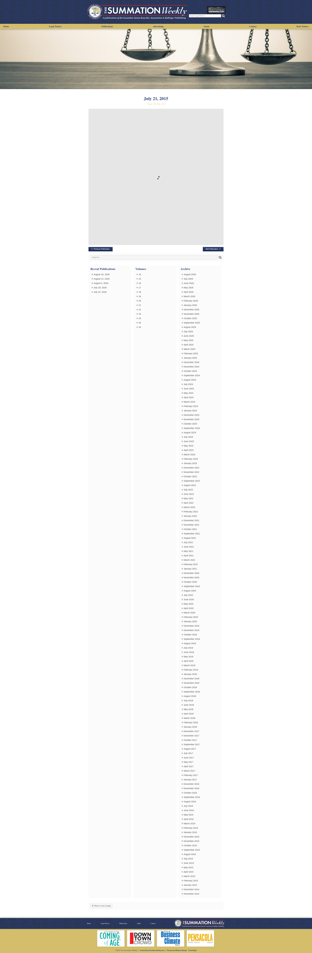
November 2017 (191, 735)
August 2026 (190, 274)
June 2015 (189, 863)
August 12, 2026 (102, 279)
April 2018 (189, 713)
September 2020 (192, 586)
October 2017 (190, 740)
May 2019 (188, 656)
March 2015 (189, 876)
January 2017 (190, 779)
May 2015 (188, 867)
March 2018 (189, 718)
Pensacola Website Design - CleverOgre (182, 950)
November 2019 (191, 630)
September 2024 (192, 375)
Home (6, 26)
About (206, 26)
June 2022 (189, 494)
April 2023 (189, 450)
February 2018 (191, 722)
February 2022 (191, 511)
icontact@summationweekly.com (152, 950)
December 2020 (191, 573)
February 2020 (191, 617)
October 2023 (190, 424)
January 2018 (190, 727)
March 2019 (189, 665)
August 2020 (190, 590)
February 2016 (191, 828)
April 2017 (189, 766)
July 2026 (188, 279)
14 (140, 274)
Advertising (158, 26)
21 (140, 305)
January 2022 (190, 516)
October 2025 (190, 318)
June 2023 (189, 441)
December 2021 (191, 520)
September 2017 (192, 744)
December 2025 (191, 309)
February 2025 (191, 353)
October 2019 (190, 634)
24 (140, 318)
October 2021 (190, 529)
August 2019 (190, 643)
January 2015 (190, 885)
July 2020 (188, 595)
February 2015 (191, 880)
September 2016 (192, 797)
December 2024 (191, 362)
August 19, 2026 (102, 274)
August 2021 (190, 538)
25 (140, 323)
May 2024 (188, 393)
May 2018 (188, 709)
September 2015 (192, 850)
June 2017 (189, 757)
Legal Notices (55, 26)
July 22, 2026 (100, 292)
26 (140, 327)
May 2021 (188, 551)
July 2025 (188, 331)
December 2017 (191, 731)
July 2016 (188, 806)
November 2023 (191, 419)
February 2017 (191, 775)
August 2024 (190, 380)
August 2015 (190, 854)
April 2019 (189, 661)
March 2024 (189, 402)
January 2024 (190, 410)
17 (140, 287)
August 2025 (190, 327)
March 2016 (189, 823)
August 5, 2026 (101, 283)
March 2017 (189, 771)
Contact (253, 26)
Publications (107, 26)
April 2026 (189, 292)
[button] (223, 15)
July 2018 (188, 700)
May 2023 (188, 446)
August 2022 (190, 485)
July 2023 (188, 437)
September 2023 (192, 428)
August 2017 (190, 749)
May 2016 (188, 815)
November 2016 (191, 788)
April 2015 (189, 872)
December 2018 (191, 678)
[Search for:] (154, 257)
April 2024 (189, 397)
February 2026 (191, 301)
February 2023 (191, 459)
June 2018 (189, 705)
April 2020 (189, 608)
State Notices (302, 26)
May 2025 (188, 340)
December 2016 (191, 784)
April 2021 (189, 555)
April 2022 (189, 503)
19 (140, 296)
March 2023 (189, 454)
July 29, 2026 (100, 287)
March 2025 (189, 349)
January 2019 (190, 674)
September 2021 (192, 533)
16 (140, 283)
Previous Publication (102, 249)
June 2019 (189, 652)
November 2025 (191, 314)
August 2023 (190, 432)
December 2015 (191, 836)
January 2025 (190, 358)
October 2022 (190, 476)
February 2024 (191, 406)
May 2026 (188, 287)
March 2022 (189, 507)
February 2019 (191, 670)
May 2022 (188, 498)
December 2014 (191, 889)
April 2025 (189, 344)
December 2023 (191, 415)
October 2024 (190, 371)
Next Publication (212, 249)
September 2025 (192, 323)
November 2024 (191, 366)
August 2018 (190, 696)
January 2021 (190, 569)
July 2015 (188, 858)
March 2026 (189, 296)
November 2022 (191, 472)
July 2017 (188, 753)
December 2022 (191, 467)
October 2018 (190, 687)
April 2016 (189, 819)
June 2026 (189, 283)
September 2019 (192, 639)
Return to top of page (102, 906)
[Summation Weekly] (138, 12)
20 (140, 301)
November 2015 (191, 841)
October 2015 (190, 845)
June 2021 (189, 547)
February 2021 (191, 564)
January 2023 (190, 463)
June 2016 (189, 810)
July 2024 (188, 384)
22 (140, 309)
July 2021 (188, 542)
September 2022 (192, 481)
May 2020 (188, 604)
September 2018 (192, 692)
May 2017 (188, 762)
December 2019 (191, 626)
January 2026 (190, 305)
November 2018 (191, 683)
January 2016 (190, 832)
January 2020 (190, 621)
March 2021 (189, 560)
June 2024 (189, 388)
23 (140, 314)
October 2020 (190, 582)
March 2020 (189, 612)
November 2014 (191, 894)
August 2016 (190, 801)
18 (140, 292)
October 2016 (190, 793)
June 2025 (189, 336)
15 (140, 279)
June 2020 (189, 599)
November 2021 (191, 525)
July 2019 (188, 648)
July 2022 (188, 489)
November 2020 (191, 577)
